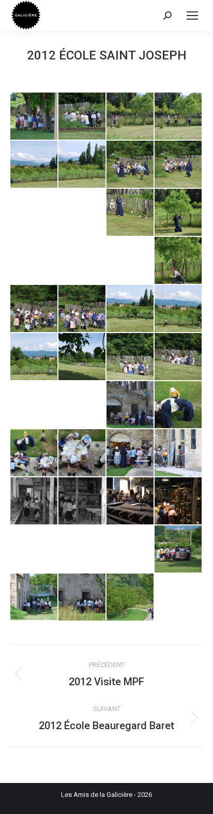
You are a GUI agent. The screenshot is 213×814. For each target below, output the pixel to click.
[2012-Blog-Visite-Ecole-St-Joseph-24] (130, 453)
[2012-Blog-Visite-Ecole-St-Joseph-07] (130, 165)
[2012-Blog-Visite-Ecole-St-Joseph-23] (82, 453)
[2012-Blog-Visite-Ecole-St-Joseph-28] (130, 501)
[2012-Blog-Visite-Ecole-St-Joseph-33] (130, 598)
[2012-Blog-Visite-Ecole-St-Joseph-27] (82, 501)
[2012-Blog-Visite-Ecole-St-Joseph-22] (34, 453)
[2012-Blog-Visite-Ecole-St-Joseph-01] (34, 117)
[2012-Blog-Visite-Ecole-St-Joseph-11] (179, 261)
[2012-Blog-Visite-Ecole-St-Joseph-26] (34, 501)
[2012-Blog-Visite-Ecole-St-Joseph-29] (179, 501)
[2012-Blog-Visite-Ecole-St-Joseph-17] (82, 357)
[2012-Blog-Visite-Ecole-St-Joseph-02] (82, 117)
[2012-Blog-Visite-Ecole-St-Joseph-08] (179, 165)
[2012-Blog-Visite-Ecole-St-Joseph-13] (82, 309)
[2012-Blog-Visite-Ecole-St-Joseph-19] (179, 357)
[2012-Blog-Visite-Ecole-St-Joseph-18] (130, 357)
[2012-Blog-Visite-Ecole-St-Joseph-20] (130, 405)
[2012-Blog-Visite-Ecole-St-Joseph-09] (130, 213)
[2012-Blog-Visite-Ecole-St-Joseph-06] (82, 165)
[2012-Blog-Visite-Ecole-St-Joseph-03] (130, 117)
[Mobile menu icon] (192, 15)
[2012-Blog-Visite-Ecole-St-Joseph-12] (34, 309)
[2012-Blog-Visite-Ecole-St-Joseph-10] (179, 213)
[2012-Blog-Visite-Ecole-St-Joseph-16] (34, 357)
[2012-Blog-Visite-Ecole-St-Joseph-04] (179, 117)
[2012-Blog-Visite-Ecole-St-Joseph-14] (130, 309)
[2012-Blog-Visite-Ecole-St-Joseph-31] (34, 598)
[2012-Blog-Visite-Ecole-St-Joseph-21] (179, 405)
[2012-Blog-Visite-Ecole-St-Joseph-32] (82, 598)
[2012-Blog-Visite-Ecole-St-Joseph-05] (34, 165)
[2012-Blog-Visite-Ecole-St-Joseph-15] (179, 309)
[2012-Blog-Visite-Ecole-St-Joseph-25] (179, 453)
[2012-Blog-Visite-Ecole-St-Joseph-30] (179, 549)
